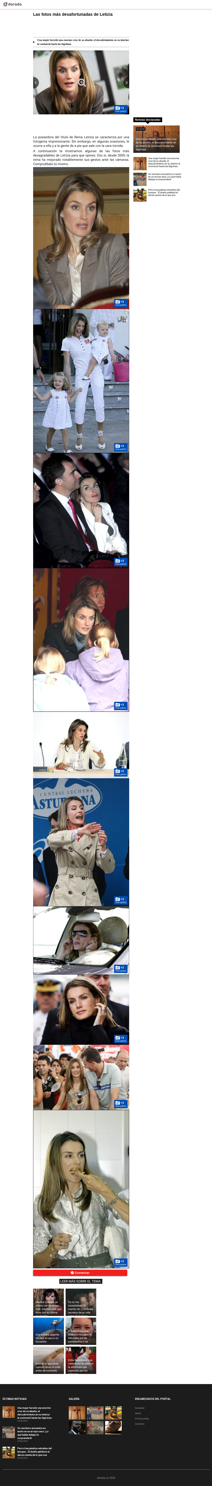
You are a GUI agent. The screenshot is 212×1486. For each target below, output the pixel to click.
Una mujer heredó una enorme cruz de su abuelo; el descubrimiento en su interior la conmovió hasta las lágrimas (83, 42)
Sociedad (140, 129)
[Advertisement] (81, 27)
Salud (138, 1413)
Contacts (139, 1424)
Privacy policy (142, 1418)
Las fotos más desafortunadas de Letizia (73, 14)
